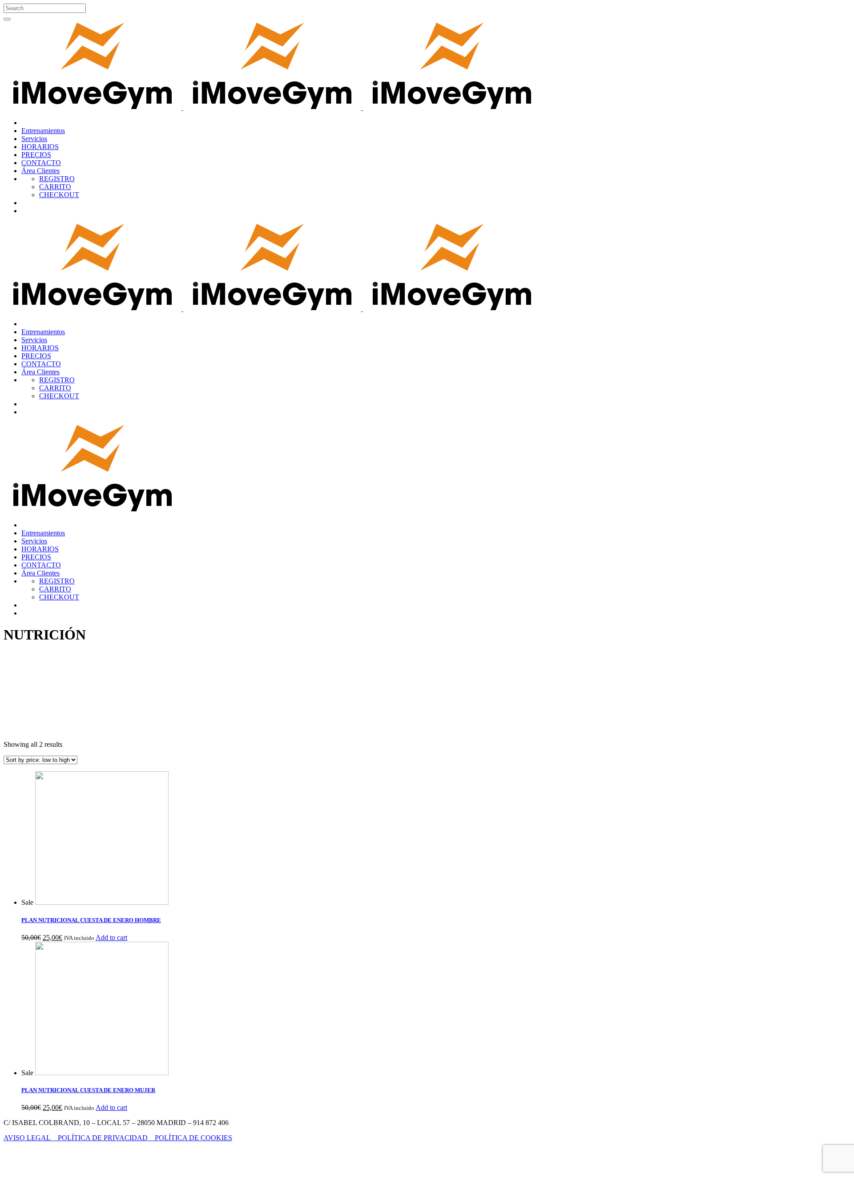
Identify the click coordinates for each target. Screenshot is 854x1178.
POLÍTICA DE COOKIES (193, 1138)
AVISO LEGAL (31, 1138)
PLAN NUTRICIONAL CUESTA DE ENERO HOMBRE (91, 920)
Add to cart (111, 937)
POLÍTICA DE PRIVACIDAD (106, 1138)
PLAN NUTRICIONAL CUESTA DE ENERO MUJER (88, 1090)
